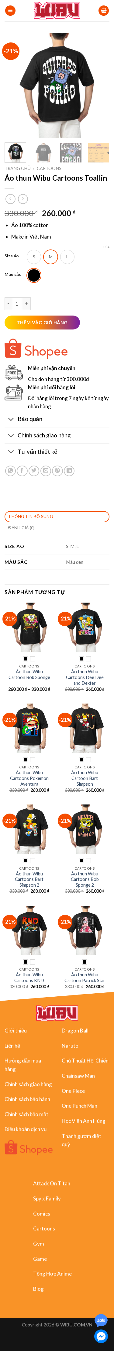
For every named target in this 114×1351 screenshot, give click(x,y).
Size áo (12, 256)
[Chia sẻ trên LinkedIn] (69, 471)
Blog (38, 1289)
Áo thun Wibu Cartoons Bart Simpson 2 (29, 879)
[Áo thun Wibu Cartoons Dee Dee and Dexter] (84, 627)
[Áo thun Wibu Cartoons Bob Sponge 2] (84, 829)
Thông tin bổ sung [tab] (30, 516)
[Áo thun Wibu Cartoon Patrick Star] (84, 930)
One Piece (73, 1091)
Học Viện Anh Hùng (83, 1121)
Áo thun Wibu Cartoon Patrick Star (84, 977)
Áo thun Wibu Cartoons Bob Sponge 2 (85, 879)
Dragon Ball (75, 1030)
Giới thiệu (16, 1030)
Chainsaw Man (78, 1075)
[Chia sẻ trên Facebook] (22, 471)
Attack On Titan (51, 1183)
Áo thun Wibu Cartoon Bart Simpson (84, 778)
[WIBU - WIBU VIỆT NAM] (57, 10)
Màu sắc (13, 274)
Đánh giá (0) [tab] (21, 527)
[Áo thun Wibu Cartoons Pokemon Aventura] (29, 728)
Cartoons (49, 168)
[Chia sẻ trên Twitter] (34, 471)
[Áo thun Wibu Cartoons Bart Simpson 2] (29, 829)
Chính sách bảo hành (27, 1099)
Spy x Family (47, 1198)
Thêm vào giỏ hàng (42, 322)
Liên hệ (12, 1045)
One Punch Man (79, 1106)
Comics (41, 1213)
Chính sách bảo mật (26, 1114)
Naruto (70, 1045)
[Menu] (10, 10)
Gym (38, 1243)
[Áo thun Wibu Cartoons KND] (29, 930)
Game (40, 1259)
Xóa (105, 247)
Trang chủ (18, 168)
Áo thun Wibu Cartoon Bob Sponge (29, 674)
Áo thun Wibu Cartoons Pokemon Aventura (29, 778)
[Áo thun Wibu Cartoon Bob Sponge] (29, 627)
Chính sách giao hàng (28, 1084)
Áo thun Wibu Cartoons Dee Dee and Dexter (85, 677)
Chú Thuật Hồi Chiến (85, 1061)
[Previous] (14, 85)
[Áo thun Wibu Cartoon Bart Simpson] (84, 728)
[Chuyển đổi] (11, 419)
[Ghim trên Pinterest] (57, 471)
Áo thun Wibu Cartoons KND (29, 977)
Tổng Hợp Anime (52, 1273)
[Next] (99, 85)
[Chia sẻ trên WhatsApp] (10, 471)
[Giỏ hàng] (103, 10)
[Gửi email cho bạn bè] (45, 471)
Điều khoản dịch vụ (26, 1129)
